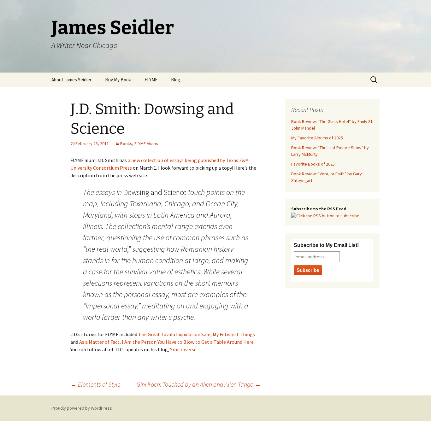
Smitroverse (183, 349)
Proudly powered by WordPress (81, 408)
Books (126, 143)
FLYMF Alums (146, 143)
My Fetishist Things (234, 334)
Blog (175, 80)
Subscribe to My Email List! (326, 245)
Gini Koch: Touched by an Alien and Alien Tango (199, 384)
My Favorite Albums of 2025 (317, 138)
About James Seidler (71, 80)
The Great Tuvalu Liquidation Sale (174, 334)
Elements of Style (95, 384)
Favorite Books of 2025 (313, 164)
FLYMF (151, 80)
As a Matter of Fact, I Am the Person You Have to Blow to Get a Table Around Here (166, 342)
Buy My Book (118, 80)
